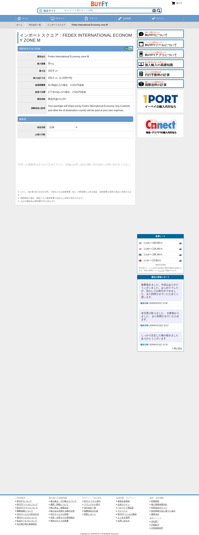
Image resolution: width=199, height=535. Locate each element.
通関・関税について (59, 504)
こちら (161, 270)
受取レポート (90, 514)
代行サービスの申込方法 (28, 514)
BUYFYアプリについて (27, 508)
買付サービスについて (27, 517)
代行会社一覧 (90, 508)
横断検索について (25, 511)
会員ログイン (124, 504)
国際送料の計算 (91, 511)
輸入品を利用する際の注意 (62, 511)
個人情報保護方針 (159, 504)
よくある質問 (124, 517)
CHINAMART (157, 528)
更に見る (178, 348)
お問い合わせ (124, 521)
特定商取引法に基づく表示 (163, 511)
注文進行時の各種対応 (27, 524)
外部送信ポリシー (159, 508)
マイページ (123, 511)
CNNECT (155, 525)
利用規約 (155, 501)
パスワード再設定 (126, 508)
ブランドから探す (92, 504)
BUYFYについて (24, 501)
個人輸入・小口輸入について (63, 501)
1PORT (154, 521)
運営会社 (155, 514)
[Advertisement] (160, 186)
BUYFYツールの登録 (127, 514)
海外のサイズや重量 (59, 521)
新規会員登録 (124, 501)
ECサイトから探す (92, 501)
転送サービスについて (27, 521)
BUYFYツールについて (27, 504)
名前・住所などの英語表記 (62, 517)
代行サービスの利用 (59, 514)
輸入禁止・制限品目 (59, 508)
